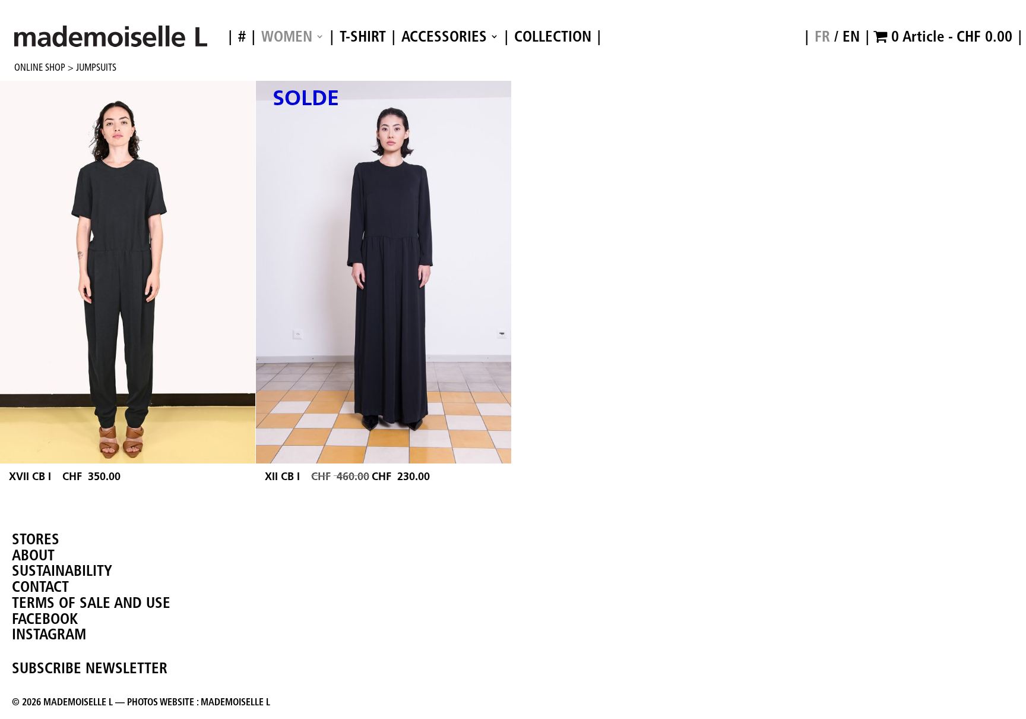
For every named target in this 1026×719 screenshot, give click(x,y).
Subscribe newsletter (89, 668)
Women (286, 37)
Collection (552, 37)
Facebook (45, 618)
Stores (35, 539)
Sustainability (62, 570)
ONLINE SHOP (39, 67)
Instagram (49, 634)
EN (851, 36)
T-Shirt (363, 37)
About (33, 555)
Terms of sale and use (91, 602)
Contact (40, 586)
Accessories (444, 37)
